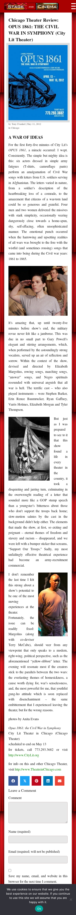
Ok (39, 908)
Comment (15, 797)
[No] (71, 899)
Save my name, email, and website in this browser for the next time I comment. (38, 879)
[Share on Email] (59, 781)
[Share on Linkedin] (48, 781)
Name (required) (19, 831)
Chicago (15, 128)
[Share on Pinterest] (36, 781)
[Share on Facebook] (13, 781)
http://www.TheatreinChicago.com (38, 769)
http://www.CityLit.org (23, 755)
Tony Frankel (18, 124)
